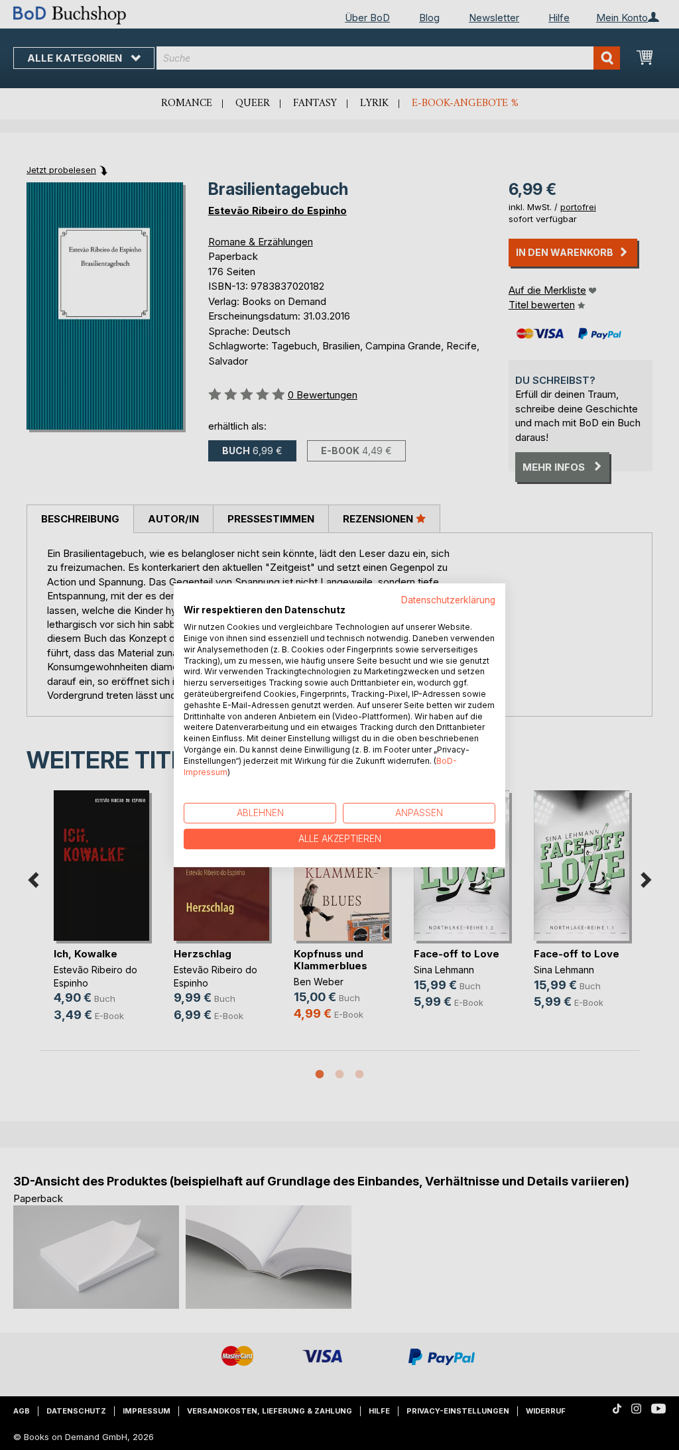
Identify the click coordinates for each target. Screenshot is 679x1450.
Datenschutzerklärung (448, 599)
